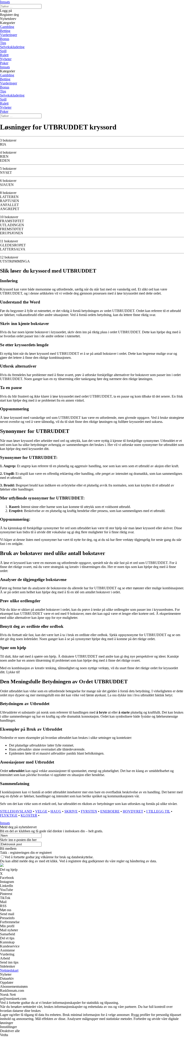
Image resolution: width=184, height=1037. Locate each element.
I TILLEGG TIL (158, 811)
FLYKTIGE (9, 815)
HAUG (55, 811)
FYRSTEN (89, 811)
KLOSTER (29, 815)
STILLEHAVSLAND (16, 811)
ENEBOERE (110, 811)
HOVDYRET (133, 811)
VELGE (41, 811)
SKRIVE (71, 811)
